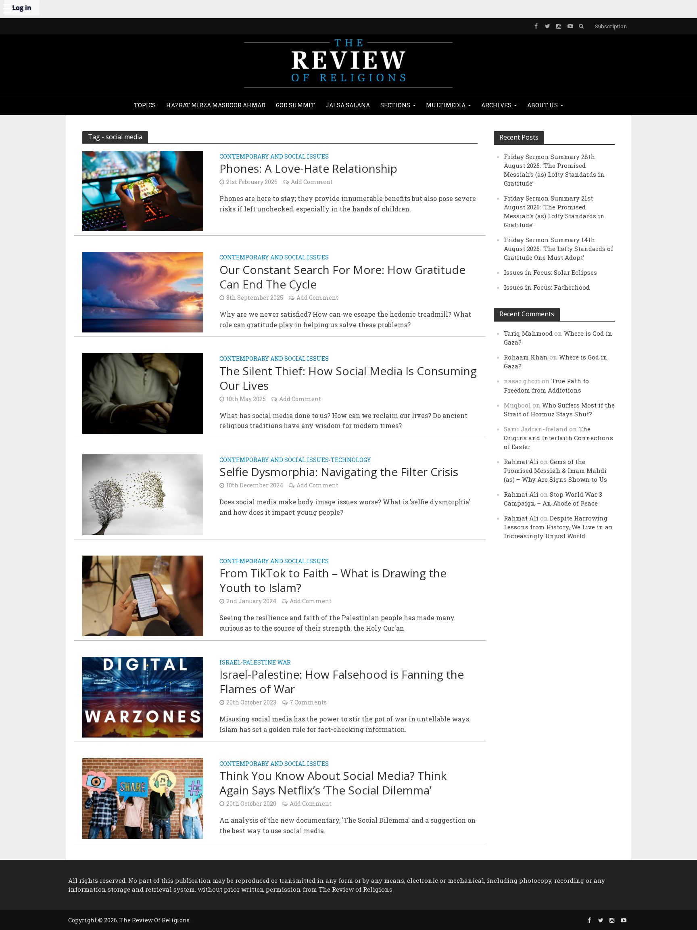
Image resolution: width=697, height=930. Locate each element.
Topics (145, 105)
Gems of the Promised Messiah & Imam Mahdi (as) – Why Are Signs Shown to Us (555, 470)
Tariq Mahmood (528, 333)
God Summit (295, 105)
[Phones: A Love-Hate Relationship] (142, 190)
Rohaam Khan (526, 357)
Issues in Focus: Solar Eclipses (550, 272)
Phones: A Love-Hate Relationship (308, 168)
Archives (496, 105)
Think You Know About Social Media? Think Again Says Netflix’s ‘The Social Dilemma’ (333, 782)
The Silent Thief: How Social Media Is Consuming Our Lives (348, 378)
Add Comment (312, 182)
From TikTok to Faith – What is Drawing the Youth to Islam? (333, 580)
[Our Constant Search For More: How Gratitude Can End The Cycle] (142, 291)
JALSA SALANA (348, 105)
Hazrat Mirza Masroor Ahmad (215, 105)
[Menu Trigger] (8, 8)
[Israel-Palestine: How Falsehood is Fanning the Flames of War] (142, 696)
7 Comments (308, 702)
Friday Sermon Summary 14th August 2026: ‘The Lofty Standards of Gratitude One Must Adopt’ (558, 248)
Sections (395, 105)
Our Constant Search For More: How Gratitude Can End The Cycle (342, 276)
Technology (351, 460)
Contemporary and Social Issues (274, 157)
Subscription (611, 26)
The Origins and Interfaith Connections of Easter (558, 438)
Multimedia (445, 105)
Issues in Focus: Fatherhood (547, 287)
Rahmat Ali (521, 462)
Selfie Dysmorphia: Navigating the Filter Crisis (338, 471)
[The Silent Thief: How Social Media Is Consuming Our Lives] (142, 392)
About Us (542, 105)
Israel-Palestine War (255, 663)
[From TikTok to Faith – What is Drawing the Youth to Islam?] (142, 595)
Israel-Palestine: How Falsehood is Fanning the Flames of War (341, 681)
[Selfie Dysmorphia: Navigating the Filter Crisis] (142, 493)
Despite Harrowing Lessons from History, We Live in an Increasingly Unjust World (558, 527)
